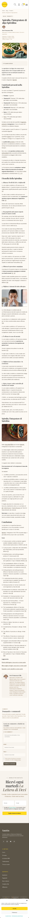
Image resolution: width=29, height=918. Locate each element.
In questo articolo (8, 63)
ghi (2, 508)
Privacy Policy (18, 759)
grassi (9, 136)
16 (22, 332)
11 (21, 262)
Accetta (14, 908)
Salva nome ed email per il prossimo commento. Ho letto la (13, 759)
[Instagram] (7, 841)
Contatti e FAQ (5, 884)
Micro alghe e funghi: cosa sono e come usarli (14, 665)
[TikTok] (14, 841)
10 (17, 244)
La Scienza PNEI (6, 858)
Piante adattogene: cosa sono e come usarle (14, 662)
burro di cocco (16, 508)
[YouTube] (10, 841)
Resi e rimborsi (5, 881)
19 (25, 370)
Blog (7, 10)
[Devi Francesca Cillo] (3, 27)
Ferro (5, 117)
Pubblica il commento (9, 763)
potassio (4, 124)
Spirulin (15, 80)
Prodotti (11, 10)
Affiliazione (4, 887)
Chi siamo (4, 855)
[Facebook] (3, 841)
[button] (27, 900)
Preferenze (14, 912)
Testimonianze (5, 861)
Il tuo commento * (8, 731)
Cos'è (3, 852)
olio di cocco (7, 508)
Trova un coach (6, 864)
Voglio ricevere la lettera (14, 813)
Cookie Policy (8, 915)
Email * (5, 751)
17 (7, 350)
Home (3, 10)
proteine (12, 142)
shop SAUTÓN (9, 444)
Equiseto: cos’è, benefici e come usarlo (12, 669)
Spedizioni (4, 875)
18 (23, 370)
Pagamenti (4, 878)
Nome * (5, 744)
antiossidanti (5, 153)
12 (12, 273)
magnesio (23, 122)
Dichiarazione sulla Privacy (17, 915)
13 (14, 273)
